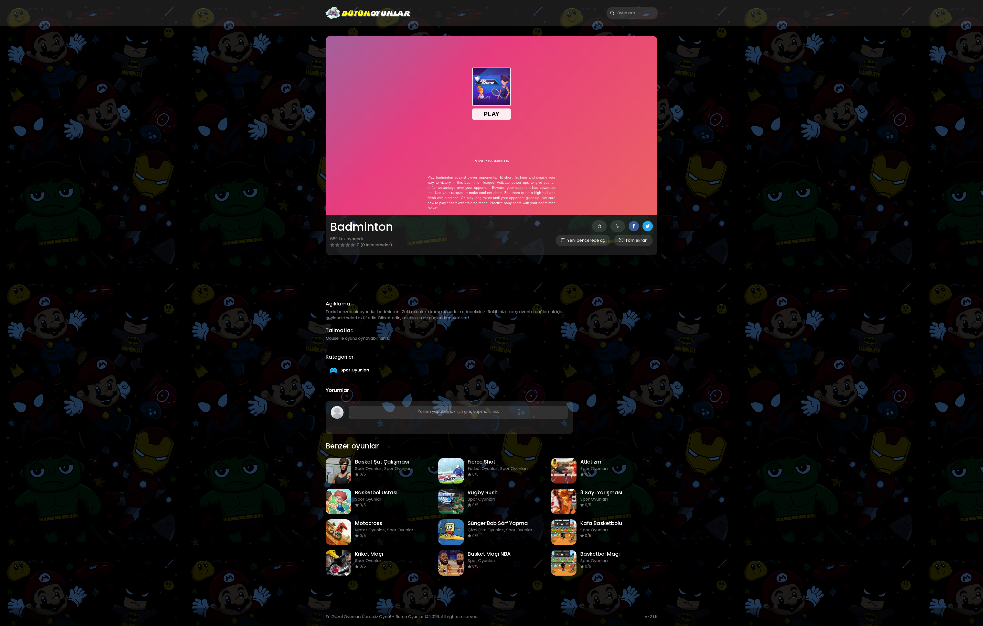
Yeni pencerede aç (586, 240)
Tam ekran (636, 240)
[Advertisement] (491, 271)
